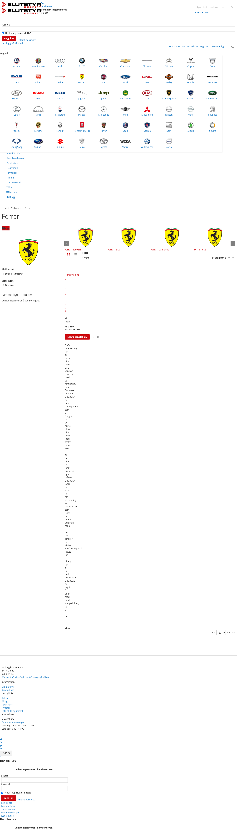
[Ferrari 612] (128, 237)
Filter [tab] (6, 228)
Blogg (5, 701)
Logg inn (204, 46)
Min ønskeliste (190, 46)
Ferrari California (160, 249)
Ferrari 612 (114, 249)
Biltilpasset (16, 208)
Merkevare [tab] (8, 281)
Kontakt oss (8, 690)
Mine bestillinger (10, 812)
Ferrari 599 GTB (73, 249)
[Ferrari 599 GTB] (85, 237)
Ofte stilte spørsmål (12, 710)
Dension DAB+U (65, 296)
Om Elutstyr (8, 686)
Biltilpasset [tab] (8, 269)
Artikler (6, 698)
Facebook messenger (13, 722)
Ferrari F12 (200, 249)
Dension (9, 285)
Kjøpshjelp (7, 704)
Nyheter (6, 707)
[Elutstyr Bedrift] (21, 8)
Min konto (174, 46)
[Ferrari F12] (215, 237)
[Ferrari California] (171, 237)
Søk (43, 3)
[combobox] (215, 7)
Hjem (4, 208)
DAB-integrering (14, 273)
